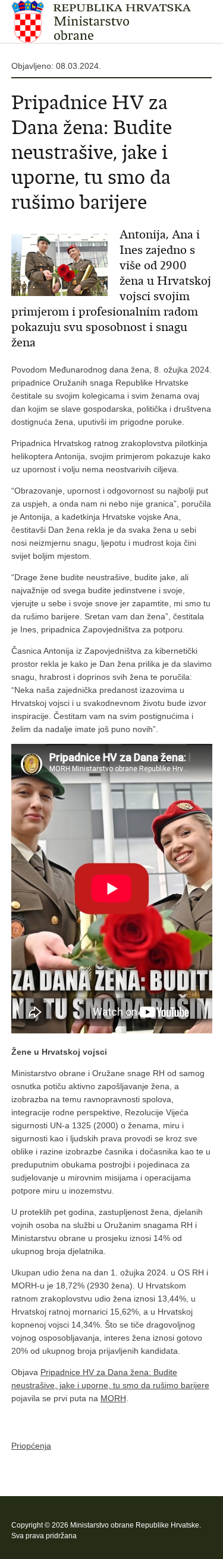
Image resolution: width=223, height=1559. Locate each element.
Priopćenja (31, 1445)
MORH (113, 1398)
